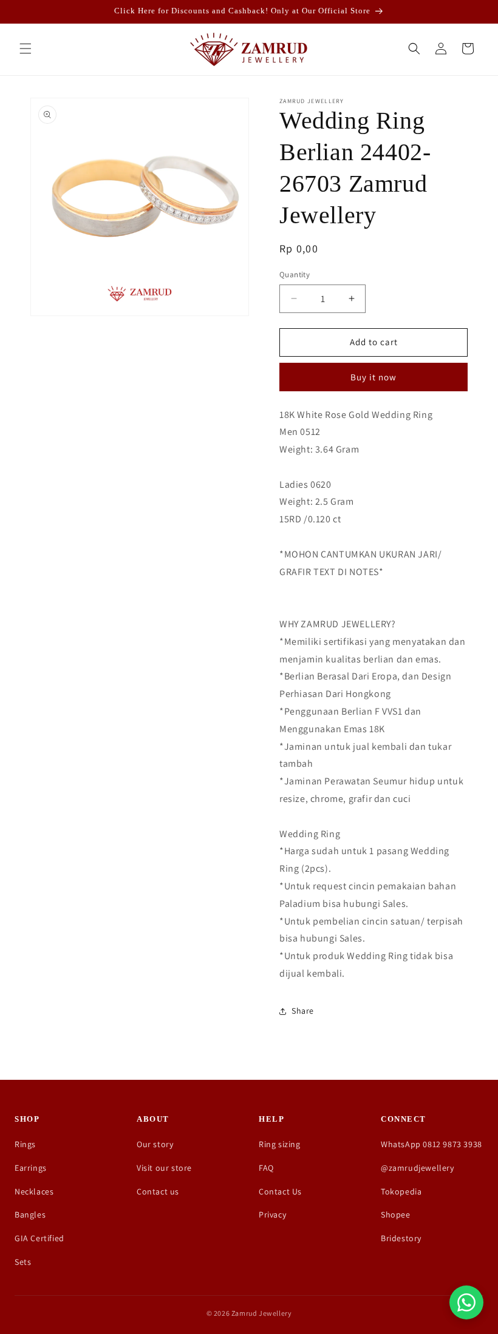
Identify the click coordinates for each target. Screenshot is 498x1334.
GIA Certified (39, 1238)
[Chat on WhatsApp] (466, 1302)
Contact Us (280, 1191)
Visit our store (164, 1167)
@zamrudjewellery (417, 1167)
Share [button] (303, 1010)
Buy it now (373, 377)
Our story (155, 1144)
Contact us (158, 1191)
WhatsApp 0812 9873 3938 (431, 1144)
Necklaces (34, 1191)
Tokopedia (401, 1191)
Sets (23, 1261)
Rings (25, 1144)
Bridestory (401, 1238)
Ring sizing (280, 1144)
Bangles (30, 1214)
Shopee (396, 1214)
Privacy (272, 1214)
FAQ (266, 1167)
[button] (25, 48)
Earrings (31, 1167)
